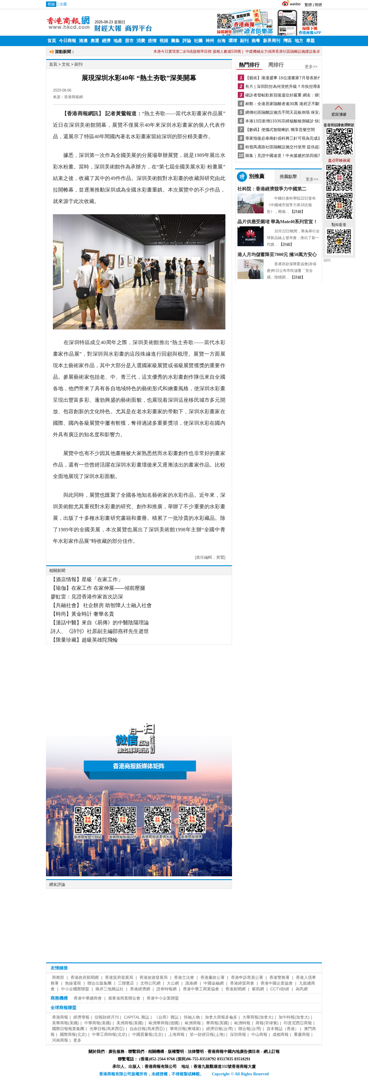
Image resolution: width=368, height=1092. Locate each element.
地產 (118, 40)
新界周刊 (271, 40)
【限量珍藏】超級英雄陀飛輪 (84, 640)
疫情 (152, 40)
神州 (210, 40)
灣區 (287, 40)
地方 (299, 40)
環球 (233, 40)
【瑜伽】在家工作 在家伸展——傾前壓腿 (98, 588)
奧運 (95, 40)
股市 (129, 40)
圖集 (175, 40)
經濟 (106, 40)
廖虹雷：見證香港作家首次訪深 (87, 597)
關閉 (327, 260)
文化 (66, 64)
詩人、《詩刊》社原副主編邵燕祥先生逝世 (100, 631)
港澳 (83, 40)
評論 (187, 40)
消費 (141, 40)
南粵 (256, 40)
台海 (221, 40)
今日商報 (67, 40)
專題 (310, 40)
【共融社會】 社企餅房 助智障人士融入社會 (101, 605)
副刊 (244, 40)
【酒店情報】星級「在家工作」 (87, 579)
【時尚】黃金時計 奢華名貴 (82, 614)
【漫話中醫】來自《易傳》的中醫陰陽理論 (100, 622)
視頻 (164, 40)
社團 (198, 40)
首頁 (51, 40)
